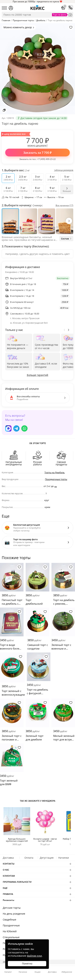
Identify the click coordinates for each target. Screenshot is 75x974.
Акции (37, 972)
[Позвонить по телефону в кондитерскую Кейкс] (70, 7)
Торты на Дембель (54, 472)
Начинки (63, 857)
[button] (69, 221)
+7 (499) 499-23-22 (46, 159)
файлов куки (34, 955)
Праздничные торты (56, 479)
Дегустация (47, 857)
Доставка (8, 857)
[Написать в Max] (8, 428)
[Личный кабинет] (11, 8)
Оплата (28, 857)
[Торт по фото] (70, 15)
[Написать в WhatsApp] (24, 428)
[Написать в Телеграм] (16, 428)
